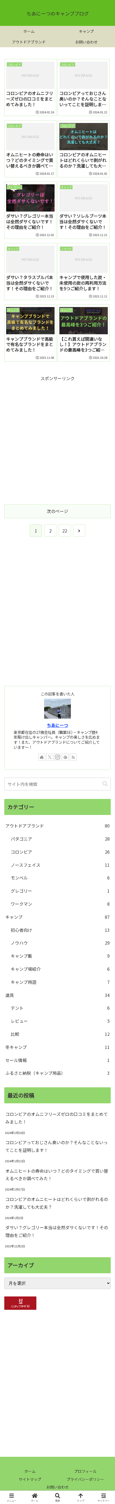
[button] (105, 784)
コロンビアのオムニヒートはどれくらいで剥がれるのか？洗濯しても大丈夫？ (56, 1203)
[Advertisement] (57, 439)
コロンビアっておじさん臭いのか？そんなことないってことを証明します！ (56, 1146)
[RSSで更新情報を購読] (73, 757)
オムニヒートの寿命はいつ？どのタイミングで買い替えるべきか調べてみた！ (56, 1175)
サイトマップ (30, 1479)
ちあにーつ (57, 725)
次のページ (57, 511)
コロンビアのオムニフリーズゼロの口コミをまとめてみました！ (56, 1118)
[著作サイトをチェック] (41, 757)
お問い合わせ (57, 1487)
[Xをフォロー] (49, 757)
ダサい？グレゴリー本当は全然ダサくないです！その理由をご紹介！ (56, 1231)
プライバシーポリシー (85, 1479)
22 (64, 530)
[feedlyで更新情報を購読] (65, 757)
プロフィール (85, 1471)
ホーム (30, 1471)
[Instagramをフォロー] (57, 757)
